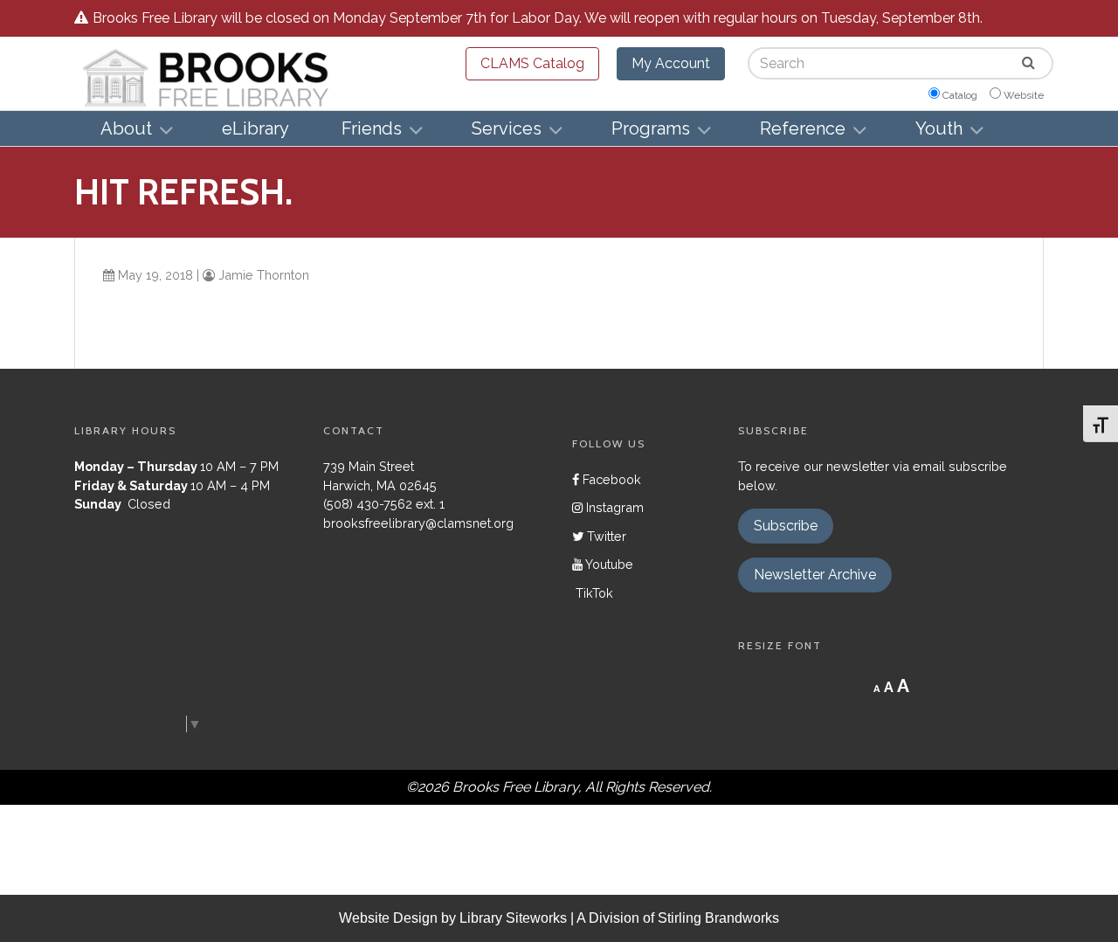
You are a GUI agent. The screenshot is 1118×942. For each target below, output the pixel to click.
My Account (670, 63)
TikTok (592, 592)
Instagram (613, 507)
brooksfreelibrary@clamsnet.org (418, 523)
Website (1024, 95)
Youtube (608, 564)
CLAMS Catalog (532, 63)
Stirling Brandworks (718, 918)
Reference (802, 128)
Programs (650, 128)
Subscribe (786, 525)
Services (507, 128)
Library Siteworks (513, 918)
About (126, 128)
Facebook (610, 479)
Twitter (604, 536)
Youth (939, 128)
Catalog (959, 95)
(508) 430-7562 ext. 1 (384, 503)
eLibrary (255, 128)
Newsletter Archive (815, 574)
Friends (372, 128)
